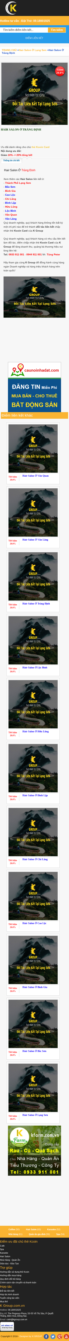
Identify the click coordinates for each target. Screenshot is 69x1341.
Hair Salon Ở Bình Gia (34, 987)
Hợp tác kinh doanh (9, 1294)
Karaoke (51, 1229)
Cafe (2, 1246)
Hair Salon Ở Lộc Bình (34, 667)
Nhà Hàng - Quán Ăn (10, 1260)
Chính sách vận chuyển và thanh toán (18, 1282)
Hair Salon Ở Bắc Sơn (34, 1051)
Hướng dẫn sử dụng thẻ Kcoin (14, 1272)
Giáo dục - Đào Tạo (9, 1263)
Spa (58, 1234)
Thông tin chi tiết (11, 160)
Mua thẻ (4, 1301)
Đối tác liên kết (7, 1291)
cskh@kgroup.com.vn (17, 1319)
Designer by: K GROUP (30, 1336)
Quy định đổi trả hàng (10, 1279)
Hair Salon (31, 1229)
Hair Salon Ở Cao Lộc (34, 923)
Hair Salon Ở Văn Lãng (35, 539)
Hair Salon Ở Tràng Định (36, 603)
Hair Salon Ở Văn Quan (35, 475)
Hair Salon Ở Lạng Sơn (35, 1115)
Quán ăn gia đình (37, 1234)
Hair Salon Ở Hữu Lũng (35, 731)
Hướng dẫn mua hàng (10, 1275)
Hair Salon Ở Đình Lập (35, 795)
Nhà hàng (13, 1234)
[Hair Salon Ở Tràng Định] (34, 93)
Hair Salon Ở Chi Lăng (35, 859)
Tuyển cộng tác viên (9, 1298)
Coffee (11, 1229)
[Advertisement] (34, 340)
